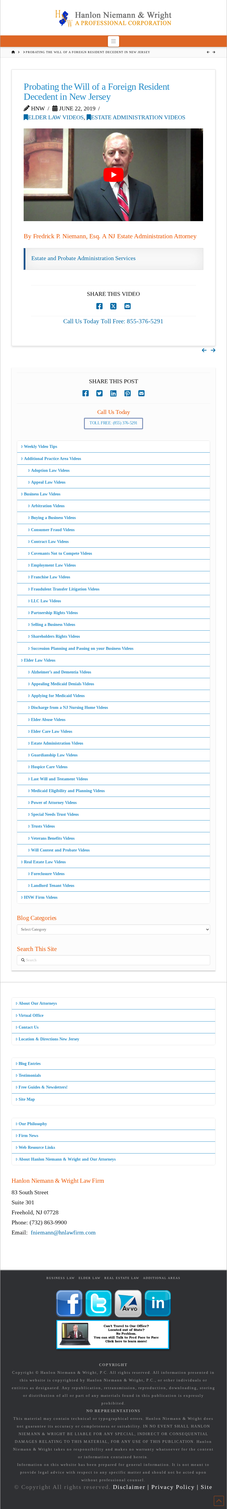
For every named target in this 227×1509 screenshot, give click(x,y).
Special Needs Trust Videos (55, 814)
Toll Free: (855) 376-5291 (113, 423)
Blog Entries (29, 1063)
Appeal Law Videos (48, 482)
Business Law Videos (42, 494)
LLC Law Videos (46, 601)
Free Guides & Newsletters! (43, 1087)
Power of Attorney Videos (54, 802)
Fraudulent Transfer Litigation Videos (65, 589)
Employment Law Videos (53, 565)
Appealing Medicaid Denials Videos (62, 684)
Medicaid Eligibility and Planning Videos (68, 791)
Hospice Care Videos (49, 767)
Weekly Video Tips (40, 446)
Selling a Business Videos (53, 624)
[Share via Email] (127, 306)
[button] (113, 41)
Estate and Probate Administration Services (83, 258)
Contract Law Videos (50, 541)
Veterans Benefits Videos (52, 838)
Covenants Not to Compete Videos (61, 553)
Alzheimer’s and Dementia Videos (61, 672)
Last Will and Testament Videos (59, 779)
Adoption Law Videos (50, 470)
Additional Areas (162, 1278)
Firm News (28, 1135)
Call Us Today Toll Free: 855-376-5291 (113, 321)
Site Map (27, 1099)
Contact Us (28, 1027)
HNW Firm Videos (40, 897)
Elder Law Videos (56, 117)
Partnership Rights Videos (54, 613)
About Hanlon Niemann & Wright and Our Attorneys (67, 1159)
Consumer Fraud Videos (52, 530)
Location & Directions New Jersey (49, 1039)
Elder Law (89, 1278)
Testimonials (30, 1075)
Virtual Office (31, 1015)
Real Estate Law (121, 1278)
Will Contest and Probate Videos (60, 850)
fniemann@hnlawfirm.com (63, 1232)
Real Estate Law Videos (45, 862)
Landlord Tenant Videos (52, 885)
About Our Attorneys (38, 1003)
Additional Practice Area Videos (52, 458)
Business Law (60, 1278)
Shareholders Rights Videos (55, 636)
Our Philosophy (33, 1124)
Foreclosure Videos (47, 874)
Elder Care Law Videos (51, 731)
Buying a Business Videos (53, 517)
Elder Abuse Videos (48, 719)
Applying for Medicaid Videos (58, 696)
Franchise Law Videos (50, 577)
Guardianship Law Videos (54, 755)
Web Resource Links (37, 1147)
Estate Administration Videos (138, 117)
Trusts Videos (43, 826)
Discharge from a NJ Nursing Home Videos (69, 707)
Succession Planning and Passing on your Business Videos (82, 648)
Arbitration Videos (47, 506)
